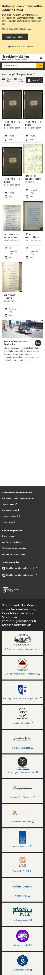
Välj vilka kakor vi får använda (20, 46)
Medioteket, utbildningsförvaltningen (18, 498)
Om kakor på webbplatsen (13, 554)
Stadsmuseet (8, 504)
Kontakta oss (8, 536)
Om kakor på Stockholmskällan (16, 29)
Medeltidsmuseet (9, 510)
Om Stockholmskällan (12, 542)
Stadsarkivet (7, 522)
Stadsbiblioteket (9, 516)
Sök (39, 65)
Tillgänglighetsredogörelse (14, 548)
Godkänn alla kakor (15, 36)
